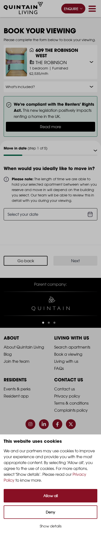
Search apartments (72, 347)
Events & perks (17, 388)
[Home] (23, 9)
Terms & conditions (71, 403)
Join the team (16, 361)
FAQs (59, 368)
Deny (50, 512)
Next (75, 260)
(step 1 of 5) (25, 148)
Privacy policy (67, 396)
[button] (43, 323)
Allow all (50, 495)
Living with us (66, 361)
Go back (25, 260)
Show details (51, 526)
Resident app (16, 396)
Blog (8, 354)
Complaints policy (71, 410)
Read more (50, 126)
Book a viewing (68, 354)
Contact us (64, 388)
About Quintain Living (24, 347)
